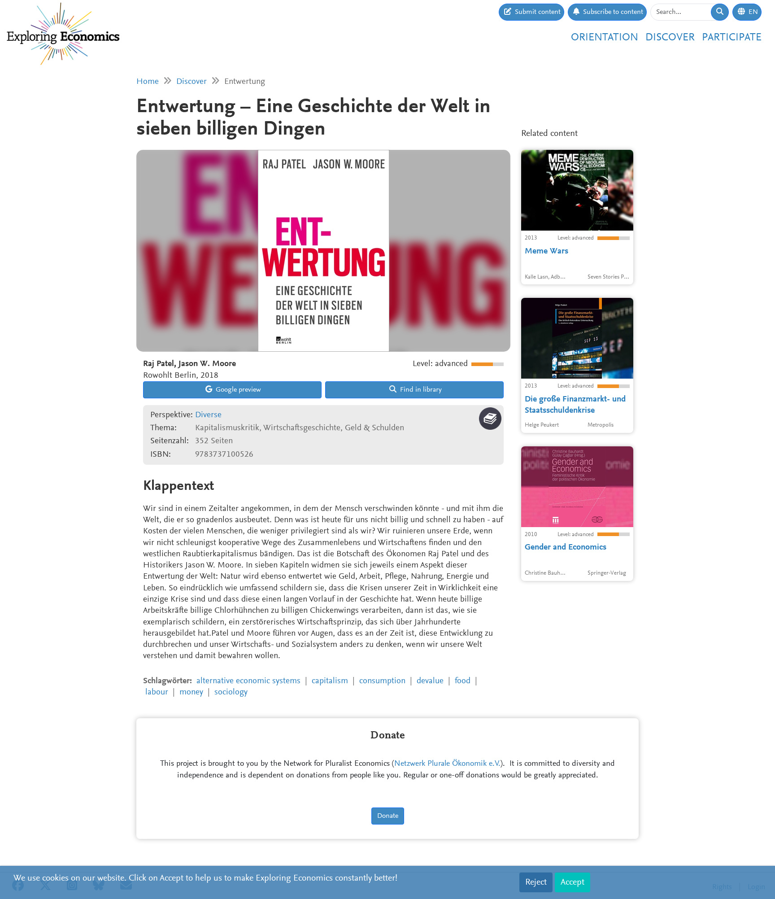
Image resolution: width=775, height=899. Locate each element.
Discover (670, 37)
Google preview (237, 389)
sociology (231, 692)
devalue (430, 681)
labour (156, 692)
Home (147, 82)
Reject (536, 882)
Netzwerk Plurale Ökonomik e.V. (447, 764)
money (191, 692)
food (462, 681)
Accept (572, 882)
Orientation (604, 37)
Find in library (420, 389)
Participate (732, 37)
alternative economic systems (248, 681)
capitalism (330, 681)
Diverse (208, 415)
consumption (382, 681)
